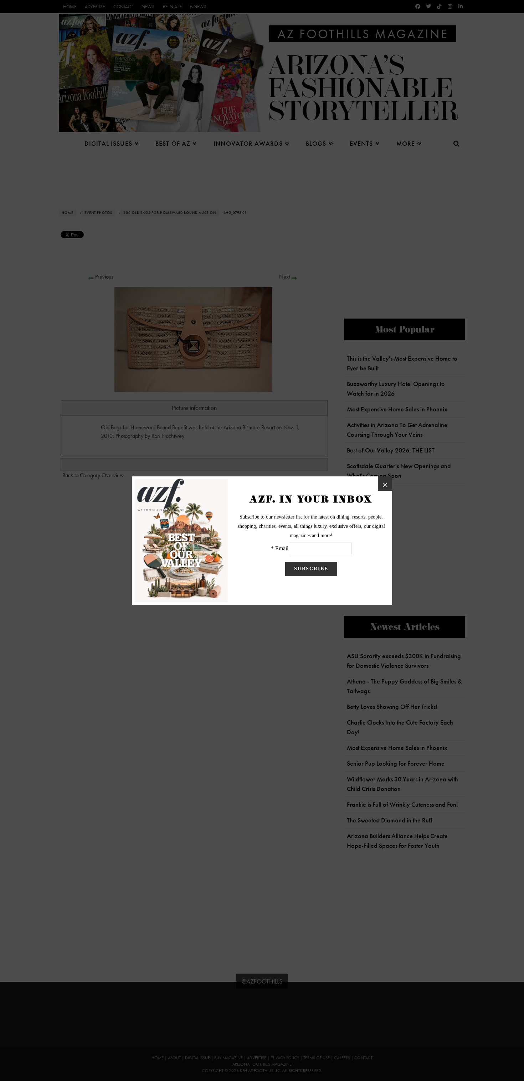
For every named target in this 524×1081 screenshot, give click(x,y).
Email (281, 548)
